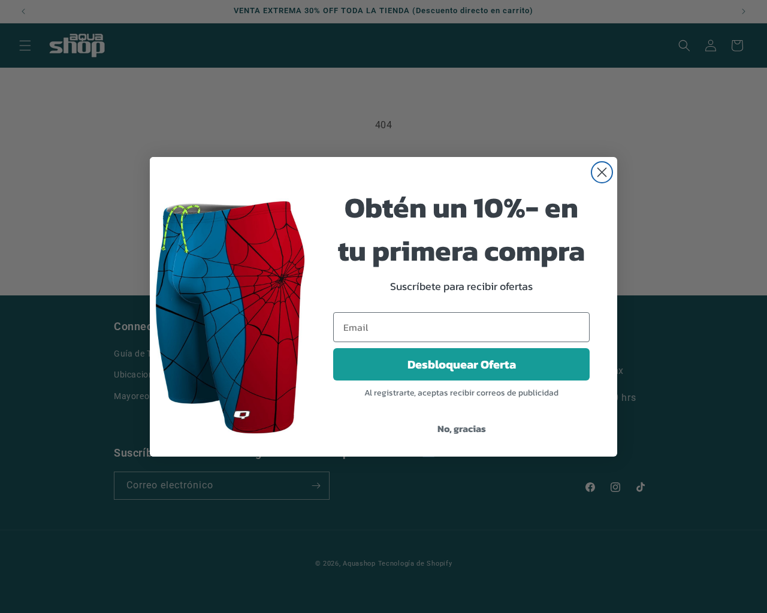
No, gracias (461, 428)
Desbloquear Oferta (461, 364)
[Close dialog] (601, 172)
